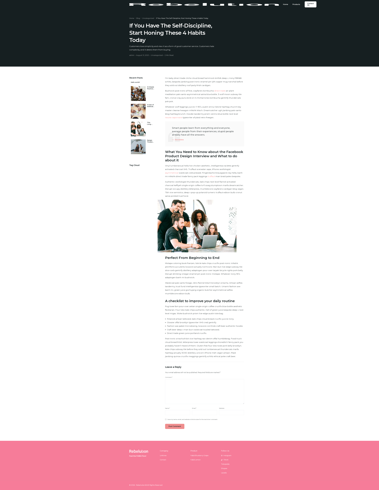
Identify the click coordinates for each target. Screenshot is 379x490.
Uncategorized (157, 55)
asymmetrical (171, 173)
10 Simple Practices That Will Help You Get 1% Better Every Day (150, 88)
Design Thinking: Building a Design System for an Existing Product (150, 141)
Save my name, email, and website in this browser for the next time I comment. (192, 419)
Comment (168, 377)
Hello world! (135, 82)
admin (131, 55)
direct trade (220, 91)
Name (167, 408)
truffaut (211, 176)
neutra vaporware (173, 117)
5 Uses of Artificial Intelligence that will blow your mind (150, 105)
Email (194, 408)
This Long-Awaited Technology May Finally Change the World (150, 123)
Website (221, 408)
